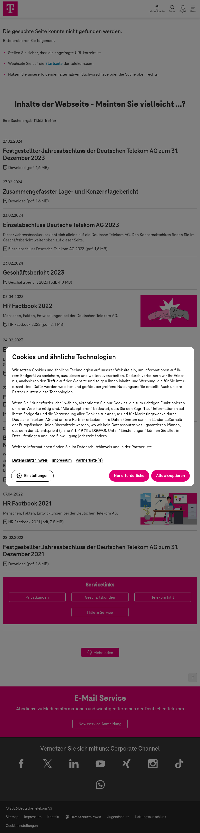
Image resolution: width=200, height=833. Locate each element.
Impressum (62, 460)
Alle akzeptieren (170, 475)
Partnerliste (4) (89, 460)
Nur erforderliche (129, 475)
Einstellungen (36, 475)
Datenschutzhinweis (30, 460)
